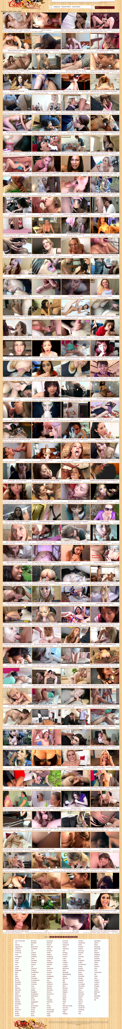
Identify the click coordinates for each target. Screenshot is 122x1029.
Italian (64, 947)
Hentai (49, 1008)
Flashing (49, 962)
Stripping (97, 954)
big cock (74, 31)
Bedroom (18, 984)
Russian (81, 980)
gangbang (40, 113)
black (74, 748)
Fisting (49, 960)
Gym (48, 996)
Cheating (34, 960)
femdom (105, 93)
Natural (65, 990)
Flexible (49, 964)
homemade (14, 113)
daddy (67, 154)
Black (17, 998)
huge (14, 543)
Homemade (50, 1009)
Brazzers (18, 1009)
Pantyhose (81, 943)
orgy (77, 482)
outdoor (40, 52)
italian (79, 400)
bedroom (20, 625)
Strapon (96, 952)
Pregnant (81, 960)
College (33, 970)
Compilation (35, 972)
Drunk (33, 1009)
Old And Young (67, 1006)
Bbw (16, 976)
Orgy (64, 1011)
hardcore (15, 72)
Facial (49, 945)
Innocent (65, 941)
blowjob (12, 31)
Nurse (64, 996)
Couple (33, 976)
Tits (95, 974)
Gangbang (50, 976)
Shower (80, 996)
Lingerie (65, 966)
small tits (20, 31)
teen (6, 31)
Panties (80, 941)
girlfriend (36, 134)
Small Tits (81, 1008)
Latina (65, 960)
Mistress (65, 984)
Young (96, 998)
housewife (97, 93)
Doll (32, 1004)
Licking (65, 964)
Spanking (97, 941)
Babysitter (18, 970)
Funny (49, 974)
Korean (65, 956)
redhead (104, 932)
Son (79, 1013)
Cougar (33, 974)
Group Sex (50, 994)
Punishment (82, 964)
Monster (65, 988)
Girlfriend (50, 984)
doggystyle (106, 420)
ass (12, 72)
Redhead (81, 970)
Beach (17, 980)
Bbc (16, 974)
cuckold (18, 379)
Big (16, 986)
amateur (78, 31)
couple (18, 113)
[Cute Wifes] (26, 5)
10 (71, 937)
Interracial (66, 945)
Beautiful (18, 982)
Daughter (34, 992)
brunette (16, 174)
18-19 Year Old (20, 941)
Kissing (65, 952)
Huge (48, 1013)
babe (72, 256)
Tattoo (96, 964)
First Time (50, 958)
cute (16, 52)
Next (75, 937)
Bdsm (17, 978)
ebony (50, 625)
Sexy (80, 990)
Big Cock (18, 990)
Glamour (49, 986)
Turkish (96, 980)
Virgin (96, 988)
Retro (80, 972)
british (72, 850)
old (41, 441)
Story (96, 950)
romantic (65, 318)
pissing (108, 195)
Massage (65, 972)
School (80, 982)
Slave (80, 1004)
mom (35, 52)
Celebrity (34, 956)
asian (93, 31)
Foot (48, 966)
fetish (15, 830)
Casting (33, 954)
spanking (71, 52)
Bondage (18, 1004)
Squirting (97, 947)
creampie (16, 502)
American (18, 952)
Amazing (18, 950)
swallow (9, 31)
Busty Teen (34, 947)
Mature (65, 976)
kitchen (14, 871)
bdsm (77, 277)
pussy (16, 31)
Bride (17, 1011)
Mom (64, 986)
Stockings (97, 948)
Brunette (33, 941)
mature (69, 72)
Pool (79, 954)
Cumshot (34, 984)
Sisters (80, 1000)
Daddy (33, 990)
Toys (95, 978)
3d (16, 943)
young (20, 174)
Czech (33, 988)
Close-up (34, 968)
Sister (80, 998)
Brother (17, 1015)
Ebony (33, 1011)
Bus (32, 945)
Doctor (33, 1000)
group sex (45, 113)
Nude (64, 994)
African (17, 945)
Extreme (49, 943)
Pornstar (81, 956)
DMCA (79, 1024)
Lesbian (65, 962)
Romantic (81, 976)
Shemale (81, 994)
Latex (64, 958)
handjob (79, 215)
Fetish (49, 952)
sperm (103, 318)
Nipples (65, 992)
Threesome (97, 972)
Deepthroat (34, 994)
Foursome (50, 968)
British (17, 1013)
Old (64, 1004)
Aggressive (18, 947)
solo (98, 625)
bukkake (49, 256)
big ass (67, 52)
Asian (17, 962)
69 (95, 1000)
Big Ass (17, 988)
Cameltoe (34, 948)
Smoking (81, 1009)
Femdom (49, 950)
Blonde (17, 1000)
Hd (48, 1004)
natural (49, 113)
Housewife (50, 1011)
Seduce (80, 988)
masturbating (100, 420)
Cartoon (33, 952)
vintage (64, 277)
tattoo (64, 748)
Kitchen (65, 954)
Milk (64, 982)
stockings (44, 809)
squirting (6, 871)
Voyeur (96, 990)
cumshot (105, 31)
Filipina (49, 954)
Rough (80, 978)
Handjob (49, 1000)
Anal (16, 954)
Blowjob (17, 1002)
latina (50, 154)
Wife (95, 994)
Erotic (33, 1015)
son (39, 72)
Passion (81, 947)
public (105, 195)
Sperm (96, 943)
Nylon (64, 998)
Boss (16, 1006)
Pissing (80, 952)
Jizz (64, 950)
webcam (42, 646)
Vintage (96, 986)
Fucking (49, 972)
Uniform (96, 982)
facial (19, 256)
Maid (64, 970)
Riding (80, 974)
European (50, 941)
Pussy (80, 966)
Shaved (80, 992)
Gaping (49, 978)
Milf (64, 980)
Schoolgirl (81, 984)
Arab (16, 960)
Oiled (64, 1002)
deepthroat (15, 154)
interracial (105, 134)
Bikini (17, 994)
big (44, 277)
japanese (36, 359)
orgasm (18, 420)
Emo (32, 1013)
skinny (49, 666)
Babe (17, 968)
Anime (17, 958)
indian (93, 72)
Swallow (97, 958)
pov (19, 154)
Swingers (97, 960)
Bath (16, 972)
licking (108, 584)
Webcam (97, 992)
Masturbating (67, 974)
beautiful (97, 31)
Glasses (49, 988)
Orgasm (65, 1009)
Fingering (50, 956)
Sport (96, 945)
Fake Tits (50, 947)
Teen (95, 968)
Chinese (33, 962)
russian (38, 748)
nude (110, 420)
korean (97, 543)
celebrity (39, 379)
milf (37, 52)
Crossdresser (35, 980)
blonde (19, 52)
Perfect (80, 948)
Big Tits (17, 992)
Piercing (81, 950)
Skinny (80, 1002)
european (40, 256)
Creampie (34, 978)
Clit (32, 966)
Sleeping (81, 1006)
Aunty (17, 966)
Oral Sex (65, 1008)
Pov (79, 958)
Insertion (65, 943)
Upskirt (96, 984)
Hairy (48, 998)
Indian (49, 1015)
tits (107, 400)
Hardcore (50, 1002)
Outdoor (65, 1013)
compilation (40, 31)
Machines (66, 968)
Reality (80, 968)
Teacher (96, 966)
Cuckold (33, 982)
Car (32, 950)
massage (39, 297)
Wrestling (97, 996)
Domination (34, 1006)
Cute (32, 986)
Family (49, 948)
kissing (80, 277)
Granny (49, 992)
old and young (37, 93)
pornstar (17, 93)
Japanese (66, 948)
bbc (109, 850)
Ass (16, 964)
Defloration (34, 996)
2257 (77, 1024)
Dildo (32, 998)
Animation (18, 956)
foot (100, 830)
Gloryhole (50, 990)
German (49, 982)
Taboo (96, 962)
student (21, 850)
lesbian (98, 236)
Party (80, 945)
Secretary (81, 986)
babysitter (102, 748)
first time (75, 52)
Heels (49, 1006)
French (49, 970)
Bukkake (34, 943)
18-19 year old (69, 31)
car (15, 215)
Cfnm (32, 958)
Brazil (17, 1008)
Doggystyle (34, 1002)
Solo (79, 1011)
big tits (95, 113)
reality (18, 523)
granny (37, 236)
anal (6, 174)
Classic (33, 964)
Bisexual (18, 996)
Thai (95, 970)
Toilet (96, 976)
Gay (48, 980)
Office (64, 1000)
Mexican (65, 978)
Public (80, 962)
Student (96, 956)
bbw (102, 52)
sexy (107, 932)
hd (106, 318)
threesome (72, 277)
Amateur (18, 948)
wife (93, 93)
